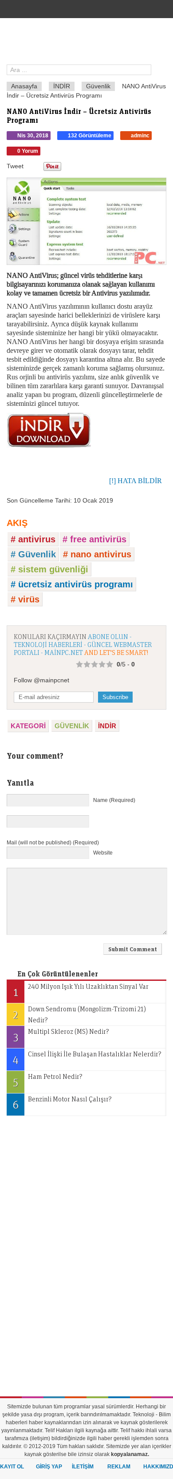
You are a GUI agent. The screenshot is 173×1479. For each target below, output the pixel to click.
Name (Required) (114, 800)
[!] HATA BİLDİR (135, 480)
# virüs (25, 599)
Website (103, 853)
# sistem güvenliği (49, 569)
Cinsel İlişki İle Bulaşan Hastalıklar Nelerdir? (86, 1057)
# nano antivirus (97, 554)
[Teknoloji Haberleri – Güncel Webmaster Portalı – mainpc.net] (90, 43)
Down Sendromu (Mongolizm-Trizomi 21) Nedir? (79, 1014)
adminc (140, 135)
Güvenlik (98, 86)
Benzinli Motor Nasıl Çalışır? (62, 1102)
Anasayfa (24, 86)
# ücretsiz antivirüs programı (72, 584)
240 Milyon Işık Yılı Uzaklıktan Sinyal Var (81, 990)
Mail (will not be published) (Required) (53, 843)
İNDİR (61, 86)
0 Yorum (27, 151)
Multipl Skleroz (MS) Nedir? (61, 1035)
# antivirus (33, 539)
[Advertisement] (73, 1255)
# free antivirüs (94, 539)
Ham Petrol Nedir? (48, 1080)
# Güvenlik (33, 554)
